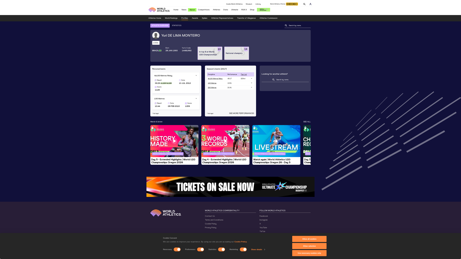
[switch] (200, 249)
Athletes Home (154, 18)
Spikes (204, 18)
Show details (256, 249)
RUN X (244, 10)
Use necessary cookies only (309, 253)
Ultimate (234, 10)
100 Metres (212, 83)
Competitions (204, 10)
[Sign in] (310, 4)
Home (175, 10)
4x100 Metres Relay (215, 79)
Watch (192, 10)
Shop (252, 10)
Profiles (184, 18)
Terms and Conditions (214, 220)
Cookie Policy (240, 242)
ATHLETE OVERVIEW (160, 25)
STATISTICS (176, 25)
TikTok (262, 231)
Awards (195, 18)
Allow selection (309, 246)
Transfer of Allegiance (246, 18)
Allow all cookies (309, 239)
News (184, 10)
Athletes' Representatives (222, 18)
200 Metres (212, 88)
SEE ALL (307, 122)
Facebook (264, 216)
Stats (225, 10)
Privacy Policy (210, 227)
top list (244, 74)
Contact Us (210, 216)
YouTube (263, 227)
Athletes (216, 10)
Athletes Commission (268, 18)
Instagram (264, 220)
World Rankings (171, 18)
